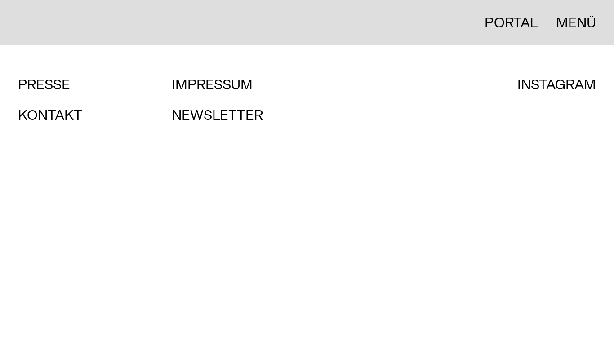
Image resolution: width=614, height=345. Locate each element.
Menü (576, 22)
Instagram (556, 85)
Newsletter (217, 115)
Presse (44, 84)
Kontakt (50, 115)
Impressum (212, 84)
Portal (511, 22)
